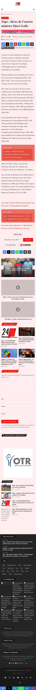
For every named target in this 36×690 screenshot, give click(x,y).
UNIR (10, 574)
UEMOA (4, 574)
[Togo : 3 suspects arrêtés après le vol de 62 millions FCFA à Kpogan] (6, 495)
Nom (2, 399)
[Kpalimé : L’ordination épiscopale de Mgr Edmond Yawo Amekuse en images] (6, 585)
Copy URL (28, 239)
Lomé (21, 568)
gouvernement (10, 568)
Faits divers (9, 14)
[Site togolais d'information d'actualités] (18, 3)
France (3, 568)
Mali (3, 571)
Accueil (4, 14)
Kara (17, 568)
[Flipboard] (25, 245)
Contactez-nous (20, 673)
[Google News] (10, 245)
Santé (22, 571)
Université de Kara (17, 574)
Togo (27, 571)
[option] (18, 267)
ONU (17, 571)
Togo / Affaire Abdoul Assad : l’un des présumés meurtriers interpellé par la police (26, 339)
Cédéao (19, 565)
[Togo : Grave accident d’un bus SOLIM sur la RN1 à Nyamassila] (6, 488)
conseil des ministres (11, 565)
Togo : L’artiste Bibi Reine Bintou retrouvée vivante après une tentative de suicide (9, 342)
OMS (12, 571)
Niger (8, 571)
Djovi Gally (18, 234)
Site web (3, 413)
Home (13, 673)
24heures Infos (6, 36)
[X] (12, 663)
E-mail (3, 406)
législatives (27, 568)
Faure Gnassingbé (27, 565)
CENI (3, 565)
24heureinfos (28, 670)
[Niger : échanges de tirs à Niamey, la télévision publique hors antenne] (6, 614)
